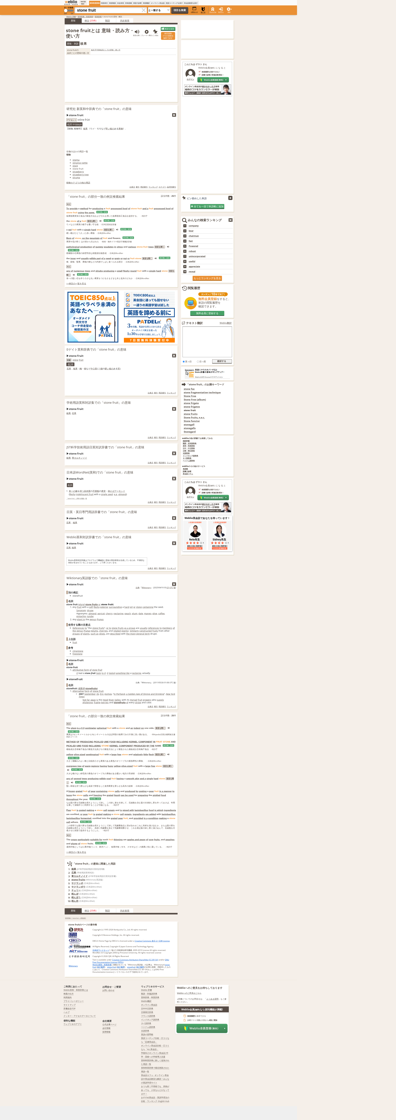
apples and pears (136, 839)
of (129, 208)
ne (77, 359)
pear (93, 791)
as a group (129, 628)
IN (154, 742)
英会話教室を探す (191, 3)
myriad (133, 699)
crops (74, 839)
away (93, 699)
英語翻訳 (146, 3)
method (84, 208)
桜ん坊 (74, 900)
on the (85, 238)
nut (125, 258)
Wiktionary (146, 587)
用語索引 (144, 187)
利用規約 (68, 997)
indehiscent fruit (84, 494)
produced (130, 791)
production (86, 247)
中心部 (93, 368)
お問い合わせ (108, 990)
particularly (84, 839)
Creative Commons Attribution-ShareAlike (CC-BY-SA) (135, 959)
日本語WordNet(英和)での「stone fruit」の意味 (100, 472)
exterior (104, 607)
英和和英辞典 (95, 3)
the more (131, 633)
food (163, 795)
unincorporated (197, 256)
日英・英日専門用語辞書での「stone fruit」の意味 (102, 512)
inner (73, 258)
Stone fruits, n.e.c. (194, 417)
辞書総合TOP (69, 1008)
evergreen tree (74, 766)
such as (95, 633)
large (114, 754)
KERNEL (133, 742)
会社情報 (106, 1028)
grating (143, 791)
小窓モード (194, 12)
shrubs (99, 271)
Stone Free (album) (195, 399)
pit (131, 607)
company (194, 226)
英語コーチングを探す (174, 3)
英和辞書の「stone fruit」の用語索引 (75, 918)
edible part (95, 258)
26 (97, 694)
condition (153, 818)
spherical (102, 728)
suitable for (96, 839)
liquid (117, 795)
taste (98, 673)
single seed (107, 494)
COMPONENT (145, 742)
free (119, 754)
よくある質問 (212, 999)
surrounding (115, 607)
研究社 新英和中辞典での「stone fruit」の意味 (99, 109)
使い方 (203, 12)
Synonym (81, 610)
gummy (99, 247)
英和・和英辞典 (189, 446)
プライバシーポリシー (74, 1001)
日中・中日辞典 (189, 448)
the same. (90, 212)
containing (147, 607)
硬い (107, 368)
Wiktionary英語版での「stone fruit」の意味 (97, 578)
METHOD (71, 742)
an (131, 728)
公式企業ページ (109, 1024)
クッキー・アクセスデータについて (80, 1016)
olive (154, 613)
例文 (87, 20)
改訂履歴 (101, 967)
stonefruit (131, 967)
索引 (138, 187)
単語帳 (185, 469)
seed (108, 258)
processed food (119, 208)
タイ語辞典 (187, 458)
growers (147, 699)
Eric (102, 694)
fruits (155, 630)
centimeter (90, 728)
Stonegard (190, 431)
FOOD (112, 742)
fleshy (126, 271)
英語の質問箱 (147, 1034)
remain (111, 810)
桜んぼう (76, 897)
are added (150, 814)
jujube (90, 616)
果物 (120, 128)
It (77, 673)
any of (69, 271)
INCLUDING (122, 742)
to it (104, 673)
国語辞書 (186, 441)
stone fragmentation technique (202, 392)
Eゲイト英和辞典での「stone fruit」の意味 (96, 349)
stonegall (189, 424)
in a (146, 818)
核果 (85, 128)
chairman (194, 236)
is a (79, 728)
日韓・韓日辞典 (189, 451)
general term (143, 633)
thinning (118, 839)
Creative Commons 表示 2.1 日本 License (152, 941)
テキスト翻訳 (194, 323)
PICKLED (98, 742)
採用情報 (106, 1031)
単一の (72, 491)
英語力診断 (137, 3)
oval (108, 778)
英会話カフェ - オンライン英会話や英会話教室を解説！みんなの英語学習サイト (155, 1079)
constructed (145, 630)
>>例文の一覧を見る (76, 283)
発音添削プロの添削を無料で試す (168, 35)
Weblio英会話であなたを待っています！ (207, 518)
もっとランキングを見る (207, 278)
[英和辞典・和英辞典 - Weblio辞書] (71, 1)
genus (93, 619)
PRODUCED (140, 746)
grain (117, 258)
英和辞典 (98, 16)
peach (128, 613)
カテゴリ (162, 187)
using (81, 212)
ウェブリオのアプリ (73, 1024)
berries (105, 702)
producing (97, 208)
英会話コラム (188, 474)
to (86, 628)
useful (192, 261)
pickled (156, 795)
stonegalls (190, 428)
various (132, 247)
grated (79, 791)
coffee (161, 613)
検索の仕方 (69, 993)
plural (82, 604)
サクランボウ (78, 886)
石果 (69, 368)
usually (85, 258)
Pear (68, 810)
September (90, 694)
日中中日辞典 (147, 1008)
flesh (151, 754)
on (142, 728)
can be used (127, 795)
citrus (120, 247)
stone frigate (191, 403)
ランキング (153, 187)
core (151, 839)
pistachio (81, 616)
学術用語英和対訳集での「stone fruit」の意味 (99, 402)
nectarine (118, 613)
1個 (101, 368)
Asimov (108, 694)
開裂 (97, 491)
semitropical (92, 754)
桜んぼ (74, 893)
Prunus (100, 619)
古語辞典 (186, 453)
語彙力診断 (187, 471)
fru (80, 359)
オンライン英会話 (158, 3)
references (153, 628)
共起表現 (120, 3)
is (97, 699)
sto (74, 359)
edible (102, 778)
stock (75, 165)
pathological (73, 247)
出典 (137, 587)
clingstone (78, 651)
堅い (107, 128)
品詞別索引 (171, 187)
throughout (72, 799)
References (78, 628)
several (77, 778)
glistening (88, 702)
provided (138, 818)
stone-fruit (111, 967)
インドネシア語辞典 (190, 456)
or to (108, 628)
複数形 (81, 688)
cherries (103, 630)
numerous (79, 271)
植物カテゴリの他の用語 (78, 182)
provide (74, 208)
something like (123, 673)
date (140, 613)
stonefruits (91, 688)
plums (95, 630)
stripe (138, 702)
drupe (90, 610)
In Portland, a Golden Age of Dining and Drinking (139, 694)
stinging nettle (80, 162)
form (86, 691)
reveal (192, 271)
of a (79, 221)
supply (160, 699)
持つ (82, 491)
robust (192, 251)
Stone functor (192, 421)
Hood (105, 699)
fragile (97, 702)
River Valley (115, 699)
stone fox (189, 389)
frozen (71, 791)
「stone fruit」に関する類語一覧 (76, 498)
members (167, 628)
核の (112, 128)
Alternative (78, 691)
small (120, 271)
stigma (76, 159)
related (117, 630)
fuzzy (110, 766)
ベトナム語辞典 (189, 461)
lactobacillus (141, 810)
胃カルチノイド (79, 457)
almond (122, 494)
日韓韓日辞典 (147, 1012)
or (113, 258)
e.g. (116, 494)
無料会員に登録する (207, 313)
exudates (109, 247)
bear (191, 231)
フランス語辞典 (148, 1016)
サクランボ (77, 883)
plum (134, 613)
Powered (193, 246)
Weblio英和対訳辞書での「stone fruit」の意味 (99, 537)
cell (105, 810)
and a (145, 208)
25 (168, 587)
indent (137, 728)
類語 (107, 20)
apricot (101, 613)
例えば (111, 491)
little (145, 754)
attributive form (81, 669)
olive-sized (79, 754)
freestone (77, 653)
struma (76, 177)
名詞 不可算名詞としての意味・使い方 (105, 50)
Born (68, 238)
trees (151, 247)
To (67, 208)
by (137, 791)
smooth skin (132, 778)
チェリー (76, 890)
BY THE (150, 746)
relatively (138, 754)
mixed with (128, 810)
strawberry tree (81, 174)
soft (91, 607)
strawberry (78, 171)
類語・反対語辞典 (189, 443)
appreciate (194, 266)
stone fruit (97, 669)
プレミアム (212, 12)
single (87, 229)
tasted (112, 673)
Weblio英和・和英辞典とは (76, 990)
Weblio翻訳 (226, 323)
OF (78, 742)
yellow (69, 754)
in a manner (165, 791)
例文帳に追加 (102, 212)
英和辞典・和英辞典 (85, 16)
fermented (86, 818)
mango (147, 613)
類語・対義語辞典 (149, 993)
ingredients (170, 810)
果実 (103, 491)
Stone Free (190, 396)
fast (191, 241)
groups (76, 633)
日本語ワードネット (101, 950)
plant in (81, 619)
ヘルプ (67, 1012)
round (133, 271)
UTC (171, 587)
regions (95, 766)
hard (93, 229)
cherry (109, 613)
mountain (95, 238)
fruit (79, 607)
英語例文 (104, 3)
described (115, 633)
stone (139, 607)
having (103, 766)
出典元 (132, 187)
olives (102, 633)
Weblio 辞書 (71, 16)
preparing (143, 795)
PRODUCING (86, 742)
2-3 (82, 728)
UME (106, 742)
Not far (86, 699)
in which (158, 810)
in (115, 247)
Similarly (134, 630)
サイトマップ (70, 1004)
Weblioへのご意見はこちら (189, 993)
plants (124, 630)
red (70, 229)
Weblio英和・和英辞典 (102, 964)
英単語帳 (128, 3)
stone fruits (91, 604)
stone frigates (192, 406)
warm (87, 766)
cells (117, 791)
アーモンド (119, 491)
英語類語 (112, 3)
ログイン (221, 12)
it (82, 359)
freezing (97, 795)
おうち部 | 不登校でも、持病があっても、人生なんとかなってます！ (155, 1090)
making (90, 810)
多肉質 (87, 491)
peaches (170, 839)
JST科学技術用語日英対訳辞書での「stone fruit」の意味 (105, 447)
